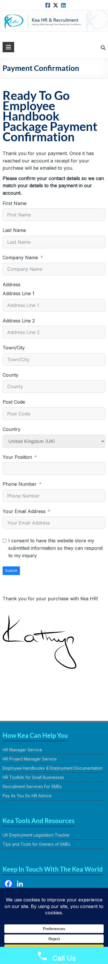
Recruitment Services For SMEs (32, 786)
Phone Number (20, 484)
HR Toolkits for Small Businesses (33, 777)
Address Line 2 (19, 321)
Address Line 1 (18, 293)
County (10, 375)
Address (11, 284)
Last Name (14, 230)
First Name (14, 203)
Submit (11, 570)
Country (11, 429)
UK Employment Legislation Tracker (36, 835)
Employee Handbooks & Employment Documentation (53, 768)
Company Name (20, 257)
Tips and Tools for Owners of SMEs (36, 844)
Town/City (14, 348)
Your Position (17, 457)
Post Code (14, 402)
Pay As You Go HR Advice (27, 795)
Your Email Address (24, 511)
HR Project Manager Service (30, 758)
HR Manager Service (22, 749)
